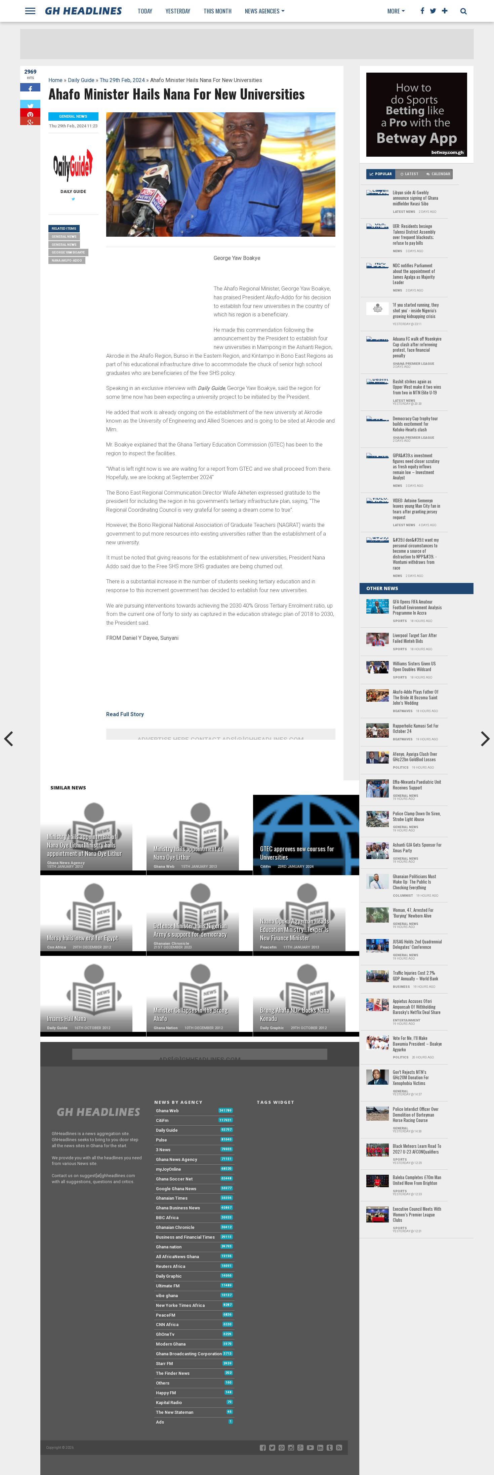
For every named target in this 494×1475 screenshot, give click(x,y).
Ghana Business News (178, 1207)
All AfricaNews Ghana (177, 1256)
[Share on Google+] (30, 121)
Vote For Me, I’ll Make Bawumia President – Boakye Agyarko (417, 1044)
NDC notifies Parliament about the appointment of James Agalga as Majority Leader (414, 274)
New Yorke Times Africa (180, 1305)
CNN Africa (167, 1324)
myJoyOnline (168, 1169)
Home (55, 80)
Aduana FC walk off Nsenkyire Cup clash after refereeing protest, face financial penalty (417, 347)
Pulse (161, 1139)
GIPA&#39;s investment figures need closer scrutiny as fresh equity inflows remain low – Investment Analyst (416, 467)
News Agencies (262, 11)
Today (145, 11)
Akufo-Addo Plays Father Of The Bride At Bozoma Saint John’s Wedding (416, 697)
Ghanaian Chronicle (175, 1227)
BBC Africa (167, 1217)
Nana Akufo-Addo (67, 260)
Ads (160, 1422)
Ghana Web (167, 1110)
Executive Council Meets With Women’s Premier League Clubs (417, 1214)
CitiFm (162, 1120)
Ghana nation (168, 1246)
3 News (163, 1149)
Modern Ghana (171, 1344)
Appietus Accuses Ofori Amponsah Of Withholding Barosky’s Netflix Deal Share (417, 1007)
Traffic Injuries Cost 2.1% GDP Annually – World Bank (415, 975)
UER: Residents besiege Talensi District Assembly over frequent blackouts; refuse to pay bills (414, 235)
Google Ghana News (176, 1188)
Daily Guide (81, 80)
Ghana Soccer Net (174, 1178)
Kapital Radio (169, 1402)
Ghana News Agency (176, 1159)
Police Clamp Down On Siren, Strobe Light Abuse (417, 816)
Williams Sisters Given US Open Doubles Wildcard (414, 666)
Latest (411, 174)
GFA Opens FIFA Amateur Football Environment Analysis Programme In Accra (417, 607)
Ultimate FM (168, 1285)
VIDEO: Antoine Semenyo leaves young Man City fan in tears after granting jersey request (416, 509)
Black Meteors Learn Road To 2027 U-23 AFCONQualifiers (417, 1149)
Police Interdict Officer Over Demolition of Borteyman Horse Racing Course (416, 1115)
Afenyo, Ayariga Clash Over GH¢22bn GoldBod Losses (415, 757)
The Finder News (173, 1373)
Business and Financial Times (185, 1237)
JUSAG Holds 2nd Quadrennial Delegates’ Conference (417, 944)
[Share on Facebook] (30, 87)
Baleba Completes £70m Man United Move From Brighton (417, 1180)
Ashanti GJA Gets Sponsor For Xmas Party (417, 847)
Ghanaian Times (172, 1198)
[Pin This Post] (30, 112)
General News (64, 236)
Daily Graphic (169, 1276)
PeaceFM (165, 1315)
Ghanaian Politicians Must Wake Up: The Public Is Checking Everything (414, 882)
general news (64, 244)
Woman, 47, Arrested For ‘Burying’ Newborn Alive (413, 913)
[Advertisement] (156, 299)
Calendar (440, 174)
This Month (218, 11)
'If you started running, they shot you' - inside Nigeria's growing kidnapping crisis (416, 310)
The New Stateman (174, 1412)
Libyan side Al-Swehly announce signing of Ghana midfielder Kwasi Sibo (415, 198)
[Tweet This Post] (30, 104)
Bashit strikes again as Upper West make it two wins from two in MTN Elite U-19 (417, 387)
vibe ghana (167, 1295)
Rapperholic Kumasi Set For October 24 (416, 728)
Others (162, 1383)
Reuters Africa (170, 1266)
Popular (383, 174)
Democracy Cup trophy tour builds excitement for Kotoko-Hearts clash (415, 424)
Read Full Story (125, 714)
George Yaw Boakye (68, 252)
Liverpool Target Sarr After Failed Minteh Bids (415, 638)
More (393, 11)
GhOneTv (165, 1334)
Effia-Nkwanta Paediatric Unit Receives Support (417, 784)
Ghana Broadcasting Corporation (189, 1353)
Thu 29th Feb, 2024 (122, 80)
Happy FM (166, 1392)
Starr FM (164, 1363)
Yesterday (178, 11)
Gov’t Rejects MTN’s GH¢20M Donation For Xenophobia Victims (411, 1078)
